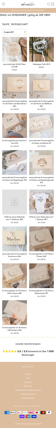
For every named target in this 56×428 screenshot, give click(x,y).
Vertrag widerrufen (28, 398)
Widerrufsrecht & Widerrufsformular (28, 390)
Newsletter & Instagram (27, 406)
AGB (28, 378)
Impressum (28, 382)
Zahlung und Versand (28, 394)
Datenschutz (28, 386)
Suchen (28, 374)
